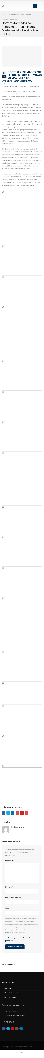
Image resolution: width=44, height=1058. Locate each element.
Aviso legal (7, 988)
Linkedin (21, 1028)
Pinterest (22, 813)
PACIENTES (23, 86)
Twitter (8, 813)
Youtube (12, 1028)
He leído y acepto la (18, 939)
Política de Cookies (10, 997)
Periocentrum (10, 84)
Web (7, 908)
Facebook (3, 813)
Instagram (17, 1028)
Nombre (9, 887)
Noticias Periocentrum (11, 86)
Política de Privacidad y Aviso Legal (15, 932)
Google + (17, 813)
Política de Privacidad (10, 993)
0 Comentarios (34, 86)
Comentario (9, 860)
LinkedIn (12, 813)
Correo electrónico (13, 897)
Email (26, 813)
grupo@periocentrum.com (17, 1015)
